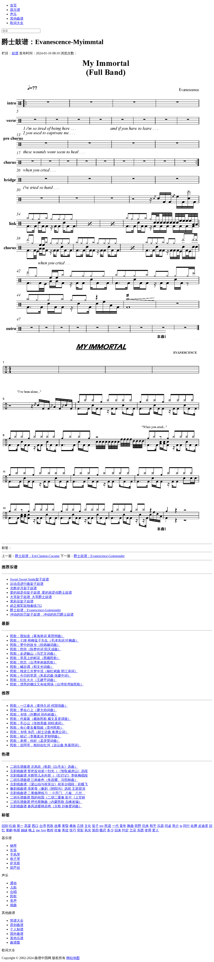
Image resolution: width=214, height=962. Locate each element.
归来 (145, 826)
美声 (13, 900)
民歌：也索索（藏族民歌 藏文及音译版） (40, 719)
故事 (57, 826)
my (101, 826)
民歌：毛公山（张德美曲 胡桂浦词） (37, 723)
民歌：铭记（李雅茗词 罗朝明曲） (35, 736)
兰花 (133, 830)
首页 (13, 5)
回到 (5, 826)
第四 (95, 830)
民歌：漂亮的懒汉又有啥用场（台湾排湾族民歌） (47, 684)
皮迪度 (203, 826)
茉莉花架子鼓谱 (21, 601)
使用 (148, 830)
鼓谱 (15, 53)
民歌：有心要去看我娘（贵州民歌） (37, 727)
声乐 (13, 14)
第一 (20, 826)
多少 (110, 830)
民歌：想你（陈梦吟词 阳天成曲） (35, 649)
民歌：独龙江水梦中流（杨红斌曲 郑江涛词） (44, 671)
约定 (125, 830)
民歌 (50, 826)
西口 (35, 826)
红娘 (12, 826)
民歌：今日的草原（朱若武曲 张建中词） (40, 675)
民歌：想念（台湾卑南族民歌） (33, 662)
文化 (87, 826)
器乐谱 (15, 9)
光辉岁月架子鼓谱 (23, 588)
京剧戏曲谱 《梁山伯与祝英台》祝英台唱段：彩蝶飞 (49, 784)
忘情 (80, 826)
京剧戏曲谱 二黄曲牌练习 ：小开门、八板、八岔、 (47, 793)
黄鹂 (9, 830)
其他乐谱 (16, 938)
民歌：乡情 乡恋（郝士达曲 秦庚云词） (39, 732)
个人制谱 (16, 929)
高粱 (27, 826)
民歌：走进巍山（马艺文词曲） (33, 653)
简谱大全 (16, 920)
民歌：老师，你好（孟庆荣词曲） (35, 741)
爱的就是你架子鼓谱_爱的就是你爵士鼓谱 (41, 592)
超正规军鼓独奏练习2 (26, 605)
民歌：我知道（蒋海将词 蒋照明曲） (37, 636)
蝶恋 (102, 830)
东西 (140, 830)
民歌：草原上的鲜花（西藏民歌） (35, 658)
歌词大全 (16, 23)
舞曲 (130, 826)
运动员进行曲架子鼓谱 (26, 584)
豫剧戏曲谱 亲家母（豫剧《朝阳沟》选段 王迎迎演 (47, 788)
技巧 (72, 830)
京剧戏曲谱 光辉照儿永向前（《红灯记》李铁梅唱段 (49, 775)
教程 (50, 830)
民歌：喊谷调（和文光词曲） (32, 667)
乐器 (160, 826)
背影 (80, 830)
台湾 (42, 826)
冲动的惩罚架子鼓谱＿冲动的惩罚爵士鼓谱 (42, 614)
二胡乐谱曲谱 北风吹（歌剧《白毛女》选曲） (44, 766)
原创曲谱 (16, 925)
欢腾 (194, 826)
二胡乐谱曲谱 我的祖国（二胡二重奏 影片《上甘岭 (47, 797)
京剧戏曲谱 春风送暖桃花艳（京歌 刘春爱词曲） (46, 806)
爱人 (155, 830)
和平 (153, 826)
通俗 (13, 883)
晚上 (31, 830)
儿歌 (13, 887)
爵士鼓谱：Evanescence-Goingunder (99, 556)
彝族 (72, 826)
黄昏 (65, 826)
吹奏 (57, 830)
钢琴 (13, 845)
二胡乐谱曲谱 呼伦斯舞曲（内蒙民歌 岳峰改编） (46, 802)
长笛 (13, 850)
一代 (115, 826)
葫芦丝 (15, 867)
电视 (16, 830)
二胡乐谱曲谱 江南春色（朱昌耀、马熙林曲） (44, 780)
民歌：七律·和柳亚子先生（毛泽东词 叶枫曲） (44, 640)
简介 (175, 826)
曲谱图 (15, 942)
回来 (118, 830)
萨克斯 (15, 863)
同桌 (168, 826)
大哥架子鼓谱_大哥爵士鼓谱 (31, 597)
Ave (43, 830)
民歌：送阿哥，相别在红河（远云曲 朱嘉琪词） (45, 745)
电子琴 (15, 859)
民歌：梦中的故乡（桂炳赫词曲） (35, 645)
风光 (87, 830)
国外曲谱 (16, 933)
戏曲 (13, 905)
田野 (138, 826)
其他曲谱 (16, 18)
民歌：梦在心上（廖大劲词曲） (33, 710)
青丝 (65, 830)
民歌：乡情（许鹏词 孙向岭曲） (34, 714)
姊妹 (24, 830)
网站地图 (73, 958)
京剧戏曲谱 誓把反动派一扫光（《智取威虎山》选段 (49, 771)
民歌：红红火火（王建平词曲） (33, 680)
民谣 (107, 826)
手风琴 (15, 854)
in (181, 826)
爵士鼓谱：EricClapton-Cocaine (37, 556)
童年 (123, 826)
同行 (186, 826)
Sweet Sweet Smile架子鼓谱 (29, 579)
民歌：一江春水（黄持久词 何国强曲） (39, 705)
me (38, 830)
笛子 (95, 826)
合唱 (13, 892)
